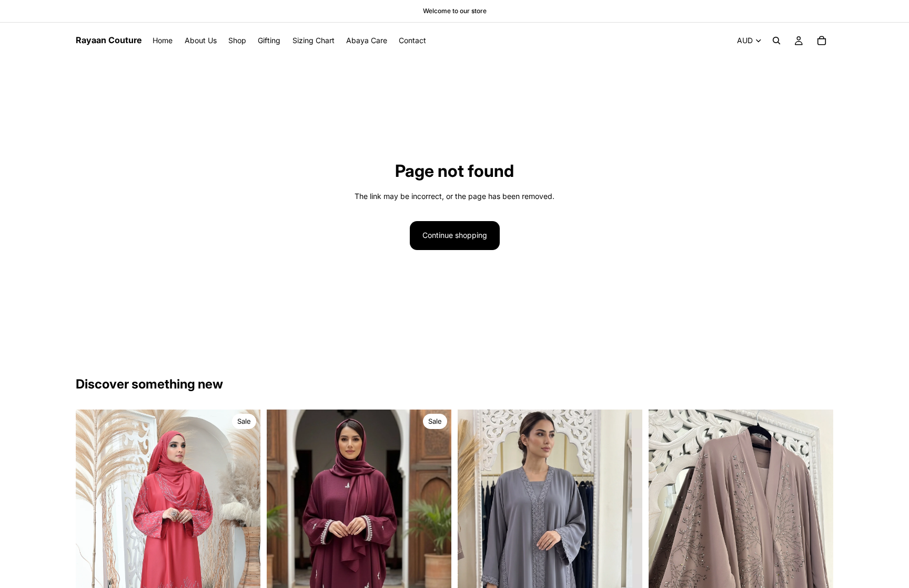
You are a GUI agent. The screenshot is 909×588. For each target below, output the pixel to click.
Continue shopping (454, 235)
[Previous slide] (91, 548)
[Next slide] (244, 548)
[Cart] (821, 40)
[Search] (776, 40)
